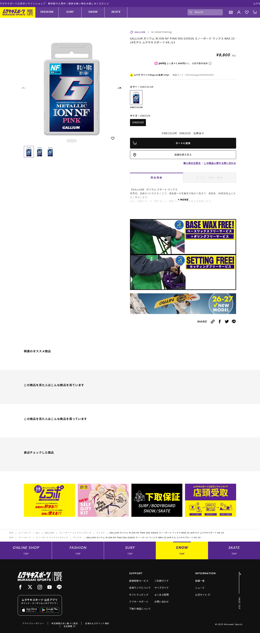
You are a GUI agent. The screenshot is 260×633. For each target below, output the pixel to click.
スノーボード (24, 533)
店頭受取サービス (138, 580)
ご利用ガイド (161, 580)
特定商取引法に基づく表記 (64, 623)
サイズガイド (161, 587)
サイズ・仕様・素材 (209, 177)
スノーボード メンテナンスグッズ (75, 533)
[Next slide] (119, 87)
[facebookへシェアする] (220, 321)
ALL (38, 533)
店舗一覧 (200, 580)
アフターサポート (138, 601)
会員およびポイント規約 (97, 623)
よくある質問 (161, 594)
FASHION (47, 12)
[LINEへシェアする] (234, 321)
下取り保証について (140, 608)
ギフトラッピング (138, 594)
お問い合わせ (161, 601)
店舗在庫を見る (183, 154)
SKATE (115, 12)
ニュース (200, 587)
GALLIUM (49, 533)
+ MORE (183, 200)
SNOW (93, 12)
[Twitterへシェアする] (227, 321)
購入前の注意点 (192, 163)
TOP (11, 533)
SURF (70, 12)
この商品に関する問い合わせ (220, 163)
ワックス (100, 533)
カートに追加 (183, 143)
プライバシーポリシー (33, 623)
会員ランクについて (140, 587)
